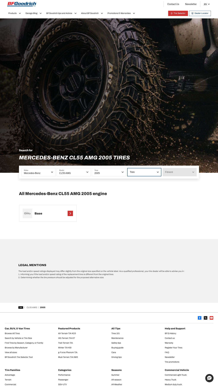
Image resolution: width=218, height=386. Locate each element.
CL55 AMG (32, 307)
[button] (52, 172)
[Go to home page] (21, 4)
